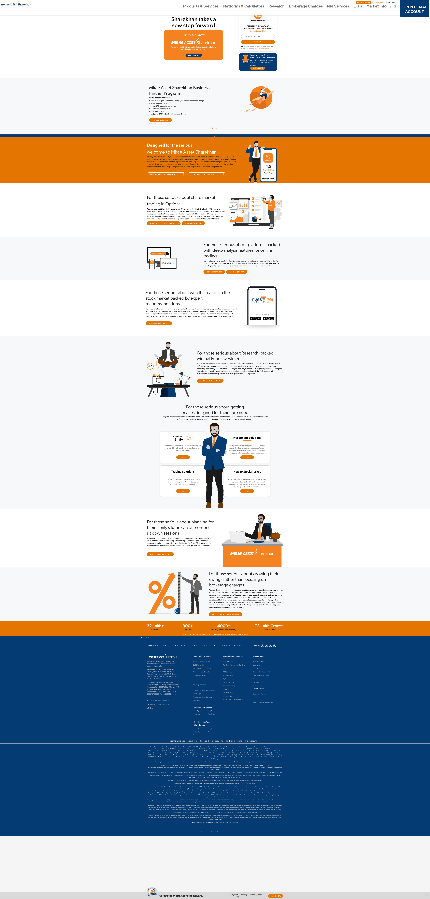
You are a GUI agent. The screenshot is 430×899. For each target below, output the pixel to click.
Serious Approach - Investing (162, 169)
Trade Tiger (197, 688)
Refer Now (276, 896)
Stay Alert (166, 743)
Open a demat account (261, 670)
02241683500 (166, 695)
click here (245, 810)
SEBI (184, 735)
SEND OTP (258, 42)
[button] (427, 896)
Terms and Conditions (263, 48)
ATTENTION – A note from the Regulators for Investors (230, 743)
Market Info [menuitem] (376, 6)
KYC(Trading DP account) (255, 743)
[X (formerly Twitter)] (270, 639)
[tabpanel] (215, 102)
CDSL (211, 735)
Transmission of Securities (248, 751)
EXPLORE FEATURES (214, 266)
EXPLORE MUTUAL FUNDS (210, 375)
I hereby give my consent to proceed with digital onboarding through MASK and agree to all (257, 47)
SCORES (240, 735)
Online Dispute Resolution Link (258, 745)
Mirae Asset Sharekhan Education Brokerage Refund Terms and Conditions (198, 751)
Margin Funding (228, 684)
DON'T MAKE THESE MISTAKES (162, 218)
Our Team (256, 677)
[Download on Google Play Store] (265, 173)
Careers (255, 673)
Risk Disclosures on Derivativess (222, 745)
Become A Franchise (363, 2)
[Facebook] (262, 639)
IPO (224, 663)
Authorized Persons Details (166, 747)
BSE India (191, 735)
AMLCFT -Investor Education (273, 743)
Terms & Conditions (176, 741)
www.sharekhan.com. (232, 817)
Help (372, 2)
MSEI (205, 735)
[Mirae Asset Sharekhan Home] (164, 650)
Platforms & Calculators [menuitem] (243, 6)
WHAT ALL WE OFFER (193, 218)
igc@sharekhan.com (255, 775)
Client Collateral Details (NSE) (227, 749)
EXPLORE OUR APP (237, 266)
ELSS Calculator (198, 659)
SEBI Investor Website (171, 749)
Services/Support (259, 656)
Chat (151, 702)
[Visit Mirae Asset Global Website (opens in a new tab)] (193, 45)
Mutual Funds (228, 656)
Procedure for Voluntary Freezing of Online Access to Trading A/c (198, 749)
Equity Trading (228, 687)
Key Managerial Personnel (182, 747)
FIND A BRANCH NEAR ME (160, 549)
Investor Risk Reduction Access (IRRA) (259, 747)
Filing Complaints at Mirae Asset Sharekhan (203, 747)
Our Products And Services (233, 651)
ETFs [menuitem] (357, 6)
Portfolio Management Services (234, 659)
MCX (227, 735)
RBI (222, 735)
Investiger (196, 695)
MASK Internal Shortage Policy (230, 751)
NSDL (217, 735)
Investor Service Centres (240, 745)
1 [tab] (213, 123)
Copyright (242, 741)
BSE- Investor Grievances (170, 745)
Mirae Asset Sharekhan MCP (233, 694)
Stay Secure (158, 743)
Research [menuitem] (276, 6)
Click (202, 826)
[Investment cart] (395, 6)
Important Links (258, 651)
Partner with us (258, 683)
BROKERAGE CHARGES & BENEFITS (225, 609)
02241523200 (155, 695)
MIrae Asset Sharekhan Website (204, 684)
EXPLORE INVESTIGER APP (159, 318)
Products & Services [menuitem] (200, 6)
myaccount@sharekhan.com (159, 698)
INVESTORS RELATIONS (251, 735)
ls (156, 747)
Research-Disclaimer (232, 741)
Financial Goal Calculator (201, 656)
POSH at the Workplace (244, 749)
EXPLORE (183, 452)
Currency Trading (229, 680)
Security (222, 741)
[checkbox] (242, 46)
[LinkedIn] (266, 639)
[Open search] (390, 6)
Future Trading (228, 670)
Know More (158, 115)
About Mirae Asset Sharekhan (263, 697)
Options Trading (228, 673)
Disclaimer (259, 741)
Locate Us (256, 659)
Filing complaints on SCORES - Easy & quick (200, 743)
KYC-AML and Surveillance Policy (202, 741)
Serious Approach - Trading (202, 169)
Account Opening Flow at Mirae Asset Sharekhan (232, 747)
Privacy (152, 741)
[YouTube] (274, 639)
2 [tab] (217, 123)
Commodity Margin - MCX (262, 666)
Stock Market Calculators (202, 651)
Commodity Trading (230, 677)
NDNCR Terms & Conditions (178, 743)
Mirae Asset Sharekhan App (202, 691)
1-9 (240, 640)
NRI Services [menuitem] (338, 6)
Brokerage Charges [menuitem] (306, 6)
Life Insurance (228, 690)
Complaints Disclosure (193, 745)
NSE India (198, 735)
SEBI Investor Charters (155, 745)
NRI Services (227, 666)
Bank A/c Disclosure (206, 745)
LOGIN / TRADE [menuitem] (390, 2)
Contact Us (257, 663)
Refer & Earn (380, 2)
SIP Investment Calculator (202, 663)
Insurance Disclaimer (168, 751)
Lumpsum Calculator (200, 670)
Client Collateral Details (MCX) (261, 749)
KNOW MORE (258, 68)
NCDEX (233, 735)
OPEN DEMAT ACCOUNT (414, 9)
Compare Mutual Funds (201, 666)
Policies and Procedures (162, 741)
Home (147, 632)
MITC (159, 751)
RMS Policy (216, 741)
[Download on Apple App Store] (273, 173)
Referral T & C (187, 741)
